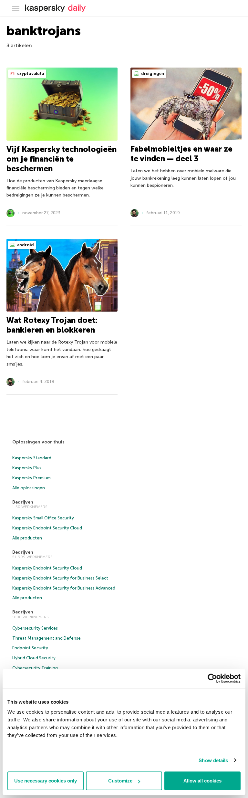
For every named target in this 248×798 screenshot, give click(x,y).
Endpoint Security (30, 647)
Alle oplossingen (28, 487)
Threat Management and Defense (46, 638)
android (25, 244)
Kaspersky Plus (26, 467)
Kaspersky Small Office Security (43, 518)
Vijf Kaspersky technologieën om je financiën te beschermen (61, 158)
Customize (120, 780)
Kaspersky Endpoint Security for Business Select (60, 578)
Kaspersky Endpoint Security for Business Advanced (63, 588)
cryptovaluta (30, 73)
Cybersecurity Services (35, 628)
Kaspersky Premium (31, 477)
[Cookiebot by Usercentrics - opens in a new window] (212, 678)
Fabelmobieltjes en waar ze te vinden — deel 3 (181, 153)
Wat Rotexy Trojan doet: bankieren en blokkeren (52, 325)
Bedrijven (22, 502)
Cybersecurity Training (35, 667)
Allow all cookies (202, 780)
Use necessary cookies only (45, 780)
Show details (213, 760)
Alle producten (27, 538)
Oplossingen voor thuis (38, 442)
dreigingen (152, 73)
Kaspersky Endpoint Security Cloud (47, 528)
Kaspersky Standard (31, 457)
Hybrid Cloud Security (34, 657)
